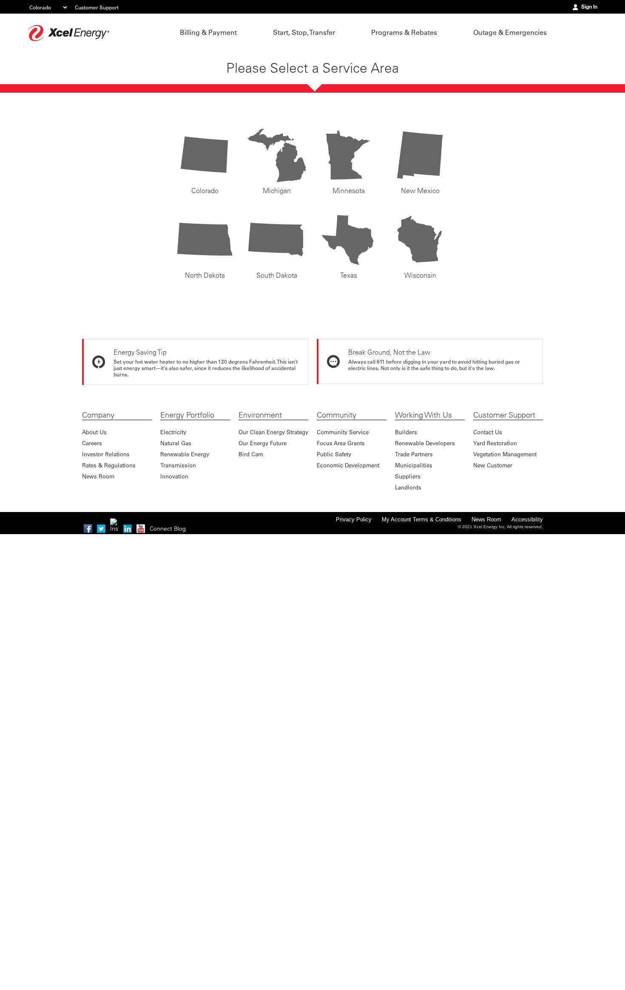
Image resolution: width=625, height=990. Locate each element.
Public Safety (334, 454)
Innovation (174, 476)
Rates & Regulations (109, 465)
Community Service (343, 431)
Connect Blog (168, 528)
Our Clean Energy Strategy (273, 431)
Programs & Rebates (404, 32)
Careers (92, 443)
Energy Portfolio (187, 415)
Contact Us (487, 431)
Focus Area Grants (341, 443)
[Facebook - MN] (88, 528)
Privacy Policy (354, 519)
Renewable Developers (425, 443)
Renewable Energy (184, 454)
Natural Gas (175, 443)
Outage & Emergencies (510, 32)
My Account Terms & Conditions (421, 519)
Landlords (408, 487)
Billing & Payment (208, 32)
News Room (98, 476)
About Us (94, 431)
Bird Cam (251, 454)
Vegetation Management (505, 454)
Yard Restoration (495, 443)
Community (336, 415)
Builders (406, 431)
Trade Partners (414, 454)
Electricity (173, 431)
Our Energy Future (263, 443)
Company (98, 415)
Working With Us (423, 415)
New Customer (492, 465)
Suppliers (407, 476)
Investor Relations (106, 454)
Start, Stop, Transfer (304, 32)
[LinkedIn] (127, 528)
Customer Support (97, 7)
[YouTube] (140, 528)
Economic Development (348, 465)
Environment (260, 415)
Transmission (178, 465)
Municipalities (413, 465)
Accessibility (527, 519)
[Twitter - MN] (101, 528)
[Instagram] (114, 522)
